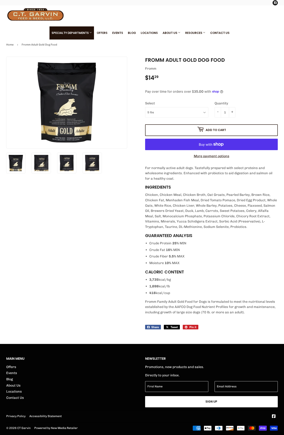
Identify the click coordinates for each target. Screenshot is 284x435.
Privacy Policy (16, 416)
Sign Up (211, 401)
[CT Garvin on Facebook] (274, 417)
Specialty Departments (70, 33)
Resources (194, 33)
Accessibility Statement (45, 416)
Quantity (221, 103)
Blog (132, 33)
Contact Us (220, 33)
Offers (102, 33)
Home (10, 44)
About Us (170, 33)
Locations (149, 33)
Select (150, 103)
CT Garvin (24, 428)
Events (117, 33)
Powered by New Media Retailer (56, 428)
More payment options (211, 156)
